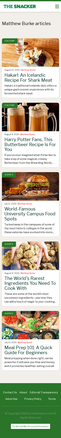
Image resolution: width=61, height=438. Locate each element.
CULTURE (10, 41)
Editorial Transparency (44, 392)
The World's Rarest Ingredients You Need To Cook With (30, 283)
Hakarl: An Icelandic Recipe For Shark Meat (28, 77)
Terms (52, 398)
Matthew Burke (28, 70)
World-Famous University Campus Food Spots (29, 214)
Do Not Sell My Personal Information (30, 426)
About (23, 392)
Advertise (11, 398)
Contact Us (10, 392)
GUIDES (9, 174)
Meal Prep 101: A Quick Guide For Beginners (28, 350)
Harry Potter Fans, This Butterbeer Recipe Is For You (30, 144)
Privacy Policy (32, 398)
